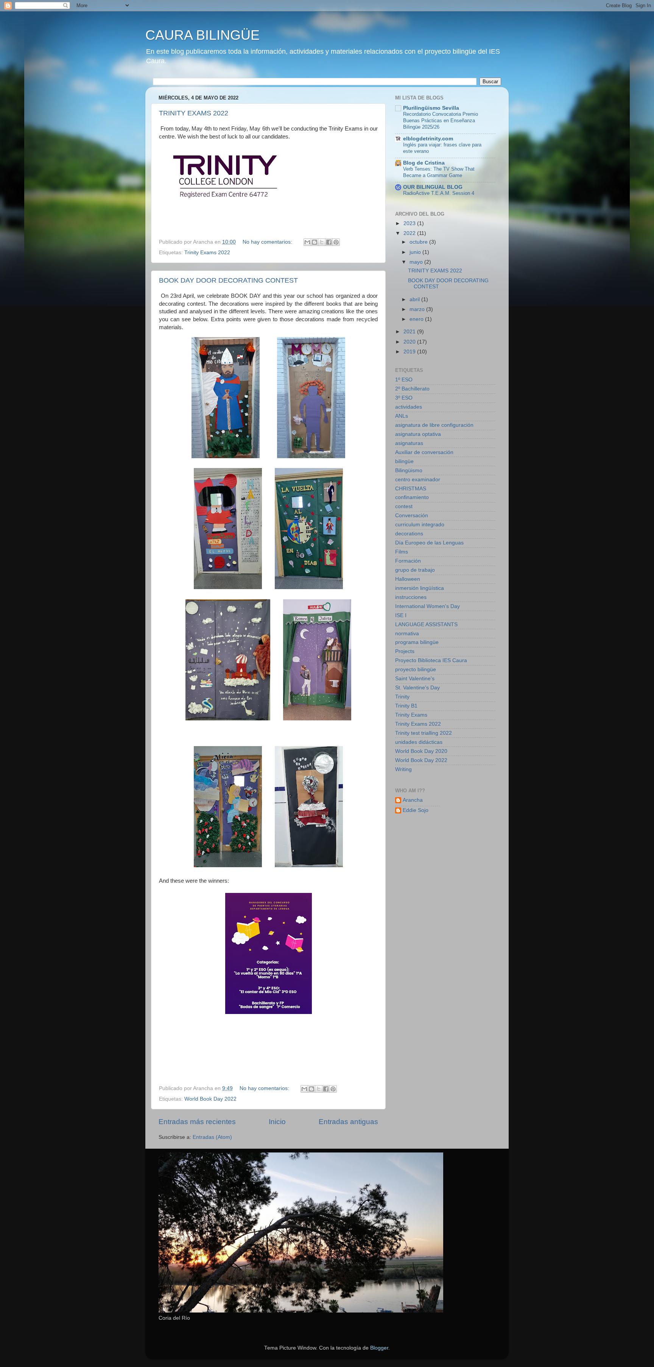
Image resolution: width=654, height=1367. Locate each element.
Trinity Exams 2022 (207, 252)
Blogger (379, 1348)
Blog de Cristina (424, 163)
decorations (409, 534)
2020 (410, 342)
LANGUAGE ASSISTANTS (426, 624)
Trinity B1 (406, 706)
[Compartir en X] (321, 242)
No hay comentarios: (268, 242)
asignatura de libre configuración (434, 425)
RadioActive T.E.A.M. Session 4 (438, 193)
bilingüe (404, 461)
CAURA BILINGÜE (202, 35)
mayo (417, 262)
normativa (407, 633)
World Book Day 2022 (210, 1099)
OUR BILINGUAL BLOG (432, 187)
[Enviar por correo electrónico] (307, 242)
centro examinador (417, 479)
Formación (408, 561)
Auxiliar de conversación (424, 452)
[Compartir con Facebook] (329, 242)
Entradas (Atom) (212, 1137)
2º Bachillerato (412, 389)
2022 (410, 233)
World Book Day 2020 (421, 751)
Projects (404, 651)
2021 (410, 331)
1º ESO (404, 380)
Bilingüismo (408, 470)
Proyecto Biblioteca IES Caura (431, 660)
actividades (408, 407)
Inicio (277, 1122)
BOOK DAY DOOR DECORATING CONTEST (228, 280)
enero (417, 319)
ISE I (400, 615)
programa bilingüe (417, 642)
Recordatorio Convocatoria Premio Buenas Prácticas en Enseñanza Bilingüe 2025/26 (440, 120)
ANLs (401, 416)
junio (416, 252)
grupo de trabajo (415, 570)
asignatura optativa (418, 434)
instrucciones (411, 597)
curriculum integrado (419, 524)
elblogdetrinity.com (428, 139)
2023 (410, 223)
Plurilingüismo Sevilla (431, 108)
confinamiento (412, 497)
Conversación (411, 515)
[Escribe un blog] (314, 242)
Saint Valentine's (414, 678)
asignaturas (409, 443)
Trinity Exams (411, 715)
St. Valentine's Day (417, 687)
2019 (410, 352)
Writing (403, 769)
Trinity (402, 697)
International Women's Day (427, 606)
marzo (418, 309)
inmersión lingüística (419, 588)
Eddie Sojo (415, 810)
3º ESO (404, 398)
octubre (419, 242)
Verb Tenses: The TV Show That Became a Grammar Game (439, 172)
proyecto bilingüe (415, 669)
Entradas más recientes (197, 1122)
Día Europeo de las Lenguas (429, 543)
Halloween (407, 579)
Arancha (413, 800)
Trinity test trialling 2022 (423, 733)
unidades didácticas (418, 742)
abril (415, 299)
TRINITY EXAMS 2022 (193, 113)
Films (401, 552)
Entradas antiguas (348, 1122)
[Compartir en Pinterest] (336, 242)
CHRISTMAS (410, 488)
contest (404, 506)
